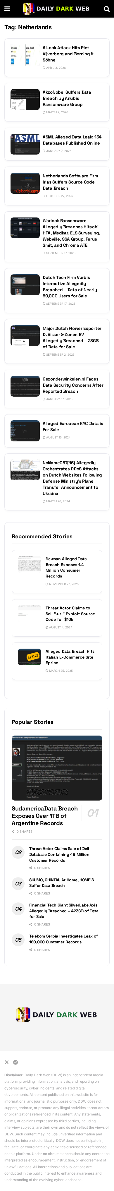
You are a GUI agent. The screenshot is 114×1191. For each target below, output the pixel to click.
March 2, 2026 (56, 112)
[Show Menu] (7, 9)
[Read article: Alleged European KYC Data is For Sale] (25, 430)
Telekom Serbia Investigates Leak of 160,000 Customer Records (63, 939)
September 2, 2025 (60, 354)
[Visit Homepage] (57, 9)
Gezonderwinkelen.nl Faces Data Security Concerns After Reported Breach (73, 385)
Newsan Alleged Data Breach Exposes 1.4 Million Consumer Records (66, 567)
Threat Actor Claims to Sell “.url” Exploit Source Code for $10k (70, 613)
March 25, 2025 (60, 670)
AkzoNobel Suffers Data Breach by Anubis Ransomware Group (67, 98)
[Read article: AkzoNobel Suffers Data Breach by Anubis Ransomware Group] (25, 99)
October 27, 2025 (59, 196)
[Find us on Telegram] (15, 1062)
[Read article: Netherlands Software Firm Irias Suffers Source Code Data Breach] (25, 183)
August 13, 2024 (57, 437)
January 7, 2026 (58, 150)
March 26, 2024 (57, 501)
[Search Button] (107, 9)
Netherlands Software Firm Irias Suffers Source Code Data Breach (70, 182)
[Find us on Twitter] (6, 1062)
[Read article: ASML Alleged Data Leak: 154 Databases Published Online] (25, 144)
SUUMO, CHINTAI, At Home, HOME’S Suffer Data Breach (61, 882)
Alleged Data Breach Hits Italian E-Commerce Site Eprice (70, 657)
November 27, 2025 (63, 584)
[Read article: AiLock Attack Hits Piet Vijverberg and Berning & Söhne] (25, 55)
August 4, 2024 (60, 627)
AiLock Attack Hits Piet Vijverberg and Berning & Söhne (68, 54)
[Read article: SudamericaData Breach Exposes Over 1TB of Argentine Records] (57, 768)
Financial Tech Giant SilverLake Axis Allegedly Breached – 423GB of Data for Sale (63, 910)
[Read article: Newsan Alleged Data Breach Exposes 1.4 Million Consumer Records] (29, 564)
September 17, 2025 (60, 253)
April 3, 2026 (55, 67)
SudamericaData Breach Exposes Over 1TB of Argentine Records (45, 816)
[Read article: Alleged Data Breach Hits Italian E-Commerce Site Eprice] (29, 657)
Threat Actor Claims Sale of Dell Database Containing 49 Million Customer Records (59, 854)
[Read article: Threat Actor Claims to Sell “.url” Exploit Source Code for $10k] (29, 613)
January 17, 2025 (58, 399)
